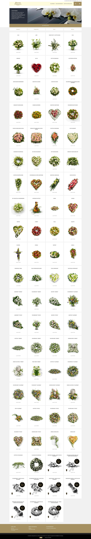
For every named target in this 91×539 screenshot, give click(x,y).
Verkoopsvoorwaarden (14, 529)
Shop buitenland (68, 3)
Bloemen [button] (52, 3)
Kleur (54, 29)
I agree (41, 537)
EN (81, 0)
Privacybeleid (13, 530)
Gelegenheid (36, 29)
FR (79, 0)
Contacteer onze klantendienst (71, 0)
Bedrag (72, 29)
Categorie (18, 29)
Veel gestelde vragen (32, 529)
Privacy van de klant (48, 537)
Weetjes (30, 528)
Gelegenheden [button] (59, 3)
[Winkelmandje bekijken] (80, 4)
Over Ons (12, 528)
